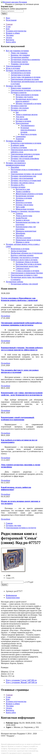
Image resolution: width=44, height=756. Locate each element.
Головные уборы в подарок (27, 262)
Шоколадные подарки (25, 209)
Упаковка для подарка (20, 64)
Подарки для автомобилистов (18, 70)
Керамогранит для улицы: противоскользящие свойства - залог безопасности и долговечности (22, 394)
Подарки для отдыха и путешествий (26, 180)
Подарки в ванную (19, 92)
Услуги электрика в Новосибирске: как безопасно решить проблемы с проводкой (19, 299)
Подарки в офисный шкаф (22, 156)
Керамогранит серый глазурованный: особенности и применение (17, 418)
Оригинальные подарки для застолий (26, 174)
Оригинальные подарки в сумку (24, 275)
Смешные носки (22, 268)
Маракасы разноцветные (26, 231)
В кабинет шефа (17, 145)
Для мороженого (27, 125)
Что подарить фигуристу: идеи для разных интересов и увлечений (20, 371)
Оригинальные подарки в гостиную (26, 90)
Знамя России (21, 218)
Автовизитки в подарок (21, 73)
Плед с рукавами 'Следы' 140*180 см (21, 680)
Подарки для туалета (24, 97)
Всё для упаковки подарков (17, 51)
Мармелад (20, 200)
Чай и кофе (20, 207)
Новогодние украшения (21, 88)
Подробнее (5, 316)
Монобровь (20, 233)
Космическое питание (25, 196)
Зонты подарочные (19, 251)
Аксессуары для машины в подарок (25, 77)
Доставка (10, 35)
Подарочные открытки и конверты (25, 59)
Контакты (10, 40)
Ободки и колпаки (23, 238)
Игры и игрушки (13, 68)
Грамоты (19, 213)
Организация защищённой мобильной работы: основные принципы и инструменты (21, 324)
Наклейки (15, 167)
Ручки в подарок (18, 161)
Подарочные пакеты (19, 62)
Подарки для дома (13, 86)
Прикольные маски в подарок (28, 240)
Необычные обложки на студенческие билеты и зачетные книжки (27, 254)
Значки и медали (23, 220)
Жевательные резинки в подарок (29, 194)
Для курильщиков (13, 66)
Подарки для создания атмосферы (25, 158)
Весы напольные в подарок (27, 95)
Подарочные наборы (14, 282)
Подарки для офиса (14, 141)
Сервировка (21, 136)
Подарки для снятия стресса (22, 183)
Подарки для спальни (20, 108)
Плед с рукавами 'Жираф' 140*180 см (21, 682)
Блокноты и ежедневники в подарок (26, 143)
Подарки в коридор (19, 106)
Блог (8, 29)
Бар (17, 112)
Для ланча (20, 117)
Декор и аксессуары (24, 216)
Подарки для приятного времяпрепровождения (16, 164)
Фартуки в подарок (29, 134)
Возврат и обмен (13, 33)
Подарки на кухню (19, 110)
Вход (8, 18)
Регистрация (11, 20)
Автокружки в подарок (20, 75)
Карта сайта (11, 42)
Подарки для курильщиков (22, 178)
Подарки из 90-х (17, 185)
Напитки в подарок (24, 202)
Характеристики (13, 598)
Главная (9, 24)
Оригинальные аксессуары (27, 266)
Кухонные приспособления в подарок (28, 130)
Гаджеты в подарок (19, 147)
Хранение (20, 139)
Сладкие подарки (18, 187)
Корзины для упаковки (20, 55)
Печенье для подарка (24, 205)
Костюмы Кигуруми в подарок (28, 264)
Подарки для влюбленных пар (23, 176)
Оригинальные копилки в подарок (25, 154)
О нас (8, 26)
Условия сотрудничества (16, 31)
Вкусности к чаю (23, 189)
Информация (11, 595)
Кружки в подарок (23, 121)
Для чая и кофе (22, 119)
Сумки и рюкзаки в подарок (27, 271)
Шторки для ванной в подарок (28, 103)
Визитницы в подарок (20, 249)
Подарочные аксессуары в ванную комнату (27, 100)
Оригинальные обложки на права (25, 79)
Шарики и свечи (22, 242)
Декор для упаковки (19, 53)
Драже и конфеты (23, 191)
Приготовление (22, 123)
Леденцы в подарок (24, 198)
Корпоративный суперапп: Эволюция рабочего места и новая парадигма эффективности (22, 349)
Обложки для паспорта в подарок (25, 257)
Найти (4, 14)
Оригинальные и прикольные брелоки (27, 273)
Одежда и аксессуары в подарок (24, 260)
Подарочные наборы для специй (24, 284)
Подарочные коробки (20, 57)
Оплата (9, 37)
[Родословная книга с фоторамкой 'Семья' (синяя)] (13, 571)
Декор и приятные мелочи (27, 114)
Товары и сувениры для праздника (25, 211)
